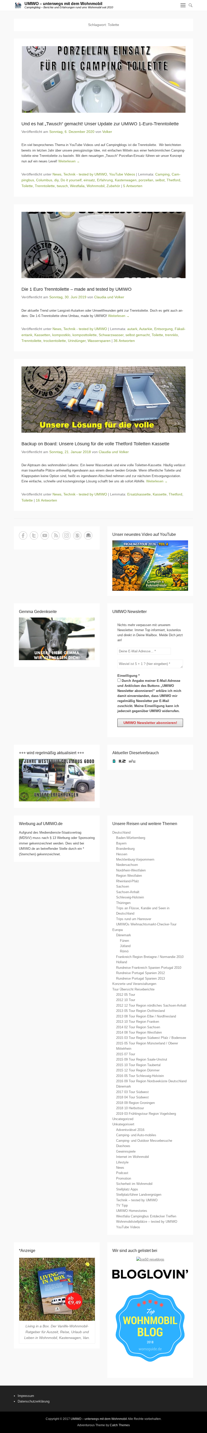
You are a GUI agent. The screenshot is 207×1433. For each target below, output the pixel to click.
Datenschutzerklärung (33, 1401)
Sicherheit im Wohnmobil (134, 1184)
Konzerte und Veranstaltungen (134, 984)
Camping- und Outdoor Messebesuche (144, 1141)
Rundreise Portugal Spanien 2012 (140, 973)
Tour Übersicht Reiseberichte (133, 989)
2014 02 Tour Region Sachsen (138, 1027)
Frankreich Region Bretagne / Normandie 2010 (150, 957)
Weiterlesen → (69, 161)
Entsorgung (163, 329)
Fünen (124, 941)
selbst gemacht (137, 335)
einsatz (89, 180)
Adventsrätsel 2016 (130, 1130)
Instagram (66, 535)
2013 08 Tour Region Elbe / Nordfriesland (146, 1016)
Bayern (121, 843)
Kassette (160, 494)
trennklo (171, 335)
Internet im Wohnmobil (132, 1157)
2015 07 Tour (125, 1054)
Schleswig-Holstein (130, 897)
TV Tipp (122, 1205)
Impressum (26, 1396)
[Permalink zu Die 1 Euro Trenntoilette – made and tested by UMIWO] (103, 245)
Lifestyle (122, 1162)
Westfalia (77, 186)
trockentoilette (54, 341)
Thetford (173, 180)
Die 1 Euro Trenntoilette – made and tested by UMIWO (76, 289)
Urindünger (77, 341)
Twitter (34, 535)
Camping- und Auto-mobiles (136, 1135)
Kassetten (42, 335)
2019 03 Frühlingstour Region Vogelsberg (146, 1114)
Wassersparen (99, 341)
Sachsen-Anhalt (127, 892)
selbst (160, 180)
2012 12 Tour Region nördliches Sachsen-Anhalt (151, 1005)
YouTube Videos (122, 174)
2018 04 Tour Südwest (132, 1097)
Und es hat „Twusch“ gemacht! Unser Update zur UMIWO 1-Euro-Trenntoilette (100, 123)
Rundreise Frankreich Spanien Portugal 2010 (148, 968)
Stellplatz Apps (127, 1189)
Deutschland (121, 832)
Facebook (23, 535)
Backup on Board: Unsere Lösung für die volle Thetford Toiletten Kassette (95, 443)
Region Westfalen (129, 876)
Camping (162, 174)
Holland (121, 962)
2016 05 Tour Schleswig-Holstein (140, 1076)
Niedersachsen (127, 865)
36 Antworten (124, 341)
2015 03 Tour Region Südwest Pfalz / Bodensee (151, 1038)
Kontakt (88, 535)
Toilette (27, 186)
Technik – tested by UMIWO (137, 1200)
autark (132, 329)
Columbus (44, 180)
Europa (117, 930)
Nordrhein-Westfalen (131, 870)
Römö (124, 951)
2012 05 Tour (125, 995)
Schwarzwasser (111, 335)
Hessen (121, 854)
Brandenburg (125, 849)
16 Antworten (46, 500)
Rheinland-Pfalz (127, 881)
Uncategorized (122, 1119)
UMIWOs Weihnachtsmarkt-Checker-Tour (146, 924)
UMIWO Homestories (131, 1211)
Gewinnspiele (126, 1151)
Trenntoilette (45, 186)
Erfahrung (105, 180)
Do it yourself (71, 180)
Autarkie (145, 329)
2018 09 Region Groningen (135, 1103)
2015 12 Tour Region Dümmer (138, 1070)
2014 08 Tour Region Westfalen (139, 1032)
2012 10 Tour (125, 1000)
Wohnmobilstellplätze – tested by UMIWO (146, 1221)
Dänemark (123, 935)
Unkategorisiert (123, 1124)
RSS (55, 535)
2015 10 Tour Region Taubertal (138, 1065)
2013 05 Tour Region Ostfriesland (140, 1011)
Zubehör (113, 186)
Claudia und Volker (109, 297)
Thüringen (123, 903)
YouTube (45, 535)
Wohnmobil (96, 186)
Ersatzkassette (139, 494)
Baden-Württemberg (130, 838)
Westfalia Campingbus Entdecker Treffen (146, 1216)
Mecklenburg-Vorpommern (135, 859)
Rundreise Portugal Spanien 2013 (140, 978)
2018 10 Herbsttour (130, 1108)
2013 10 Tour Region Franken (137, 1021)
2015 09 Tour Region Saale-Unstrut (141, 1059)
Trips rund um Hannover (133, 919)
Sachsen (122, 886)
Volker (107, 132)
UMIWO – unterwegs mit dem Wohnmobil (63, 4)
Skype (77, 535)
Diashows (123, 1146)
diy (56, 180)
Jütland (125, 946)
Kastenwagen (126, 180)
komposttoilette (84, 335)
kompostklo (61, 335)
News (57, 174)
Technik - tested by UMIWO (85, 174)
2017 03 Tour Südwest (132, 1092)
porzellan (146, 180)
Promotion (123, 1178)
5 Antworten (132, 186)
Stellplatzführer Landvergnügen (138, 1194)
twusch (62, 186)
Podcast (122, 1173)
